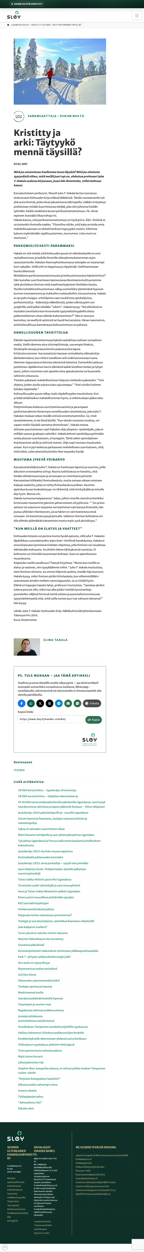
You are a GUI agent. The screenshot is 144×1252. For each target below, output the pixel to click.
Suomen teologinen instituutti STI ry (96, 1190)
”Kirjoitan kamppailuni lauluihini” (39, 1079)
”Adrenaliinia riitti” (30, 1102)
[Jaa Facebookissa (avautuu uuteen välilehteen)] (21, 703)
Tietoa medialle (43, 1225)
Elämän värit (26, 1108)
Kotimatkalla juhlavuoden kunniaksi (40, 857)
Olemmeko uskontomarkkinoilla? (39, 980)
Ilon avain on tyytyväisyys (34, 963)
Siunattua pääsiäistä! (31, 945)
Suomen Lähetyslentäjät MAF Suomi (96, 1182)
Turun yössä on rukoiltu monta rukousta (43, 933)
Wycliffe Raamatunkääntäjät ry (93, 1194)
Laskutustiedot (42, 1221)
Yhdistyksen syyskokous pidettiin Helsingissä (46, 1044)
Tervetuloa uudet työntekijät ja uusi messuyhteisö (49, 885)
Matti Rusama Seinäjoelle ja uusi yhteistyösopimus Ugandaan (56, 835)
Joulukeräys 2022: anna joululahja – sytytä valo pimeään (53, 863)
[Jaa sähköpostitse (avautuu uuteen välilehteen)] (68, 703)
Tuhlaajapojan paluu (30, 1096)
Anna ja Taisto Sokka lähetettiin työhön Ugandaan (49, 891)
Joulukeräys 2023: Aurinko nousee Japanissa (45, 851)
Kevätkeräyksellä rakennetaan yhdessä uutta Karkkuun (52, 1039)
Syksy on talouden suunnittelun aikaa (41, 829)
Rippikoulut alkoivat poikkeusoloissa (41, 1010)
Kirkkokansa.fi (83, 1159)
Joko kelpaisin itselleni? (32, 927)
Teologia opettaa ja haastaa (35, 986)
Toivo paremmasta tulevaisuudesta (40, 1050)
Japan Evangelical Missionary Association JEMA (102, 1155)
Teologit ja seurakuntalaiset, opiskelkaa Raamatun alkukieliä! (56, 921)
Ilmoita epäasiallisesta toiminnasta (15, 1182)
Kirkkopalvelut (84, 1163)
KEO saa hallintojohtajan (33, 903)
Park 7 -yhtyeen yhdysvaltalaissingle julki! (44, 957)
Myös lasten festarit (30, 1056)
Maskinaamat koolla (30, 992)
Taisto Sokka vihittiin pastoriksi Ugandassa (44, 879)
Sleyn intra (13, 1201)
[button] (136, 16)
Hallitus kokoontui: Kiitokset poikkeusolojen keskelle (51, 1033)
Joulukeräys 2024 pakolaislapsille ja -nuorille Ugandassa (53, 812)
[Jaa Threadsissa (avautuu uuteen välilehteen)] (49, 703)
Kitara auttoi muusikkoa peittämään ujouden (46, 897)
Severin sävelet (27, 1090)
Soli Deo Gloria (27, 974)
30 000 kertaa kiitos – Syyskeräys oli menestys (47, 790)
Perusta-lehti (83, 1170)
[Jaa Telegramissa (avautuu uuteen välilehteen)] (59, 703)
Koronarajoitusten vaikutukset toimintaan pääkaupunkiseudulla (58, 951)
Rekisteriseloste (16, 1209)
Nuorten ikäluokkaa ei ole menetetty (41, 939)
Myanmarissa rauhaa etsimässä (37, 969)
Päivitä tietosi (14, 1189)
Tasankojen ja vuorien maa (34, 1004)
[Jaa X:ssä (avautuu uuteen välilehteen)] (40, 703)
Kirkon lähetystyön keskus (90, 1166)
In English (12, 1220)
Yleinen (19, 770)
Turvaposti (13, 1205)
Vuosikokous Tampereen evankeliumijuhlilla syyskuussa (53, 1027)
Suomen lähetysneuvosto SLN (92, 1186)
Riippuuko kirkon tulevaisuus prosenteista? (45, 915)
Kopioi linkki (25, 712)
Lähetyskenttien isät (31, 1062)
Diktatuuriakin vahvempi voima (38, 1085)
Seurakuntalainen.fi (87, 1178)
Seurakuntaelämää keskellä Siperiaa (40, 998)
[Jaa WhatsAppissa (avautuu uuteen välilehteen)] (31, 703)
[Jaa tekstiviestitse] (77, 703)
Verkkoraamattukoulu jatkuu (36, 909)
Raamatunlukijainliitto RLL (90, 1174)
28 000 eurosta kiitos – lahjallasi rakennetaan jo (48, 796)
